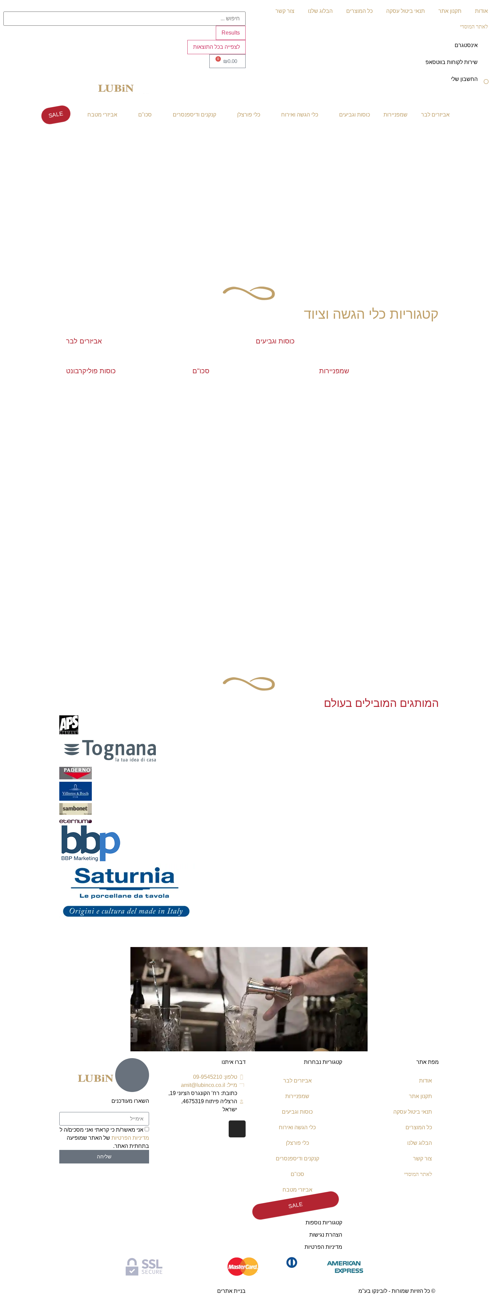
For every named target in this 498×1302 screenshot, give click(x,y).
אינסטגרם (466, 45)
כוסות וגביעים (354, 115)
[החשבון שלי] (486, 83)
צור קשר (284, 11)
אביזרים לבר (435, 115)
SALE (55, 114)
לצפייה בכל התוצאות (216, 47)
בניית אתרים (231, 1291)
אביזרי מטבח (102, 115)
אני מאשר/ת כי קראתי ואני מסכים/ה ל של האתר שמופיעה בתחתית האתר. (104, 1138)
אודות (481, 11)
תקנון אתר (449, 11)
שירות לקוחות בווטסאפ (452, 62)
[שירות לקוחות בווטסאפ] (486, 66)
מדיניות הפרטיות (323, 1247)
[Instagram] (237, 1128)
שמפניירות (395, 115)
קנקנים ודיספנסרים (194, 115)
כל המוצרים (359, 11)
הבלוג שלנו (320, 11)
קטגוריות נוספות (324, 1222)
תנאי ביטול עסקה (405, 11)
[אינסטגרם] (486, 49)
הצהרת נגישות (325, 1235)
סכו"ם (145, 115)
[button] (249, 928)
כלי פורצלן (248, 115)
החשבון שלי (464, 79)
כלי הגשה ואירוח (299, 115)
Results (231, 33)
